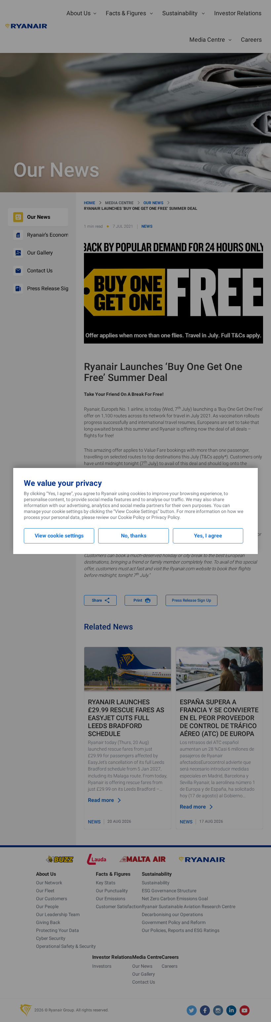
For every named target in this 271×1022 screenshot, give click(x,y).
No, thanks (133, 536)
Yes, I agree (208, 536)
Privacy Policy (165, 517)
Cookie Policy (131, 517)
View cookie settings (59, 536)
